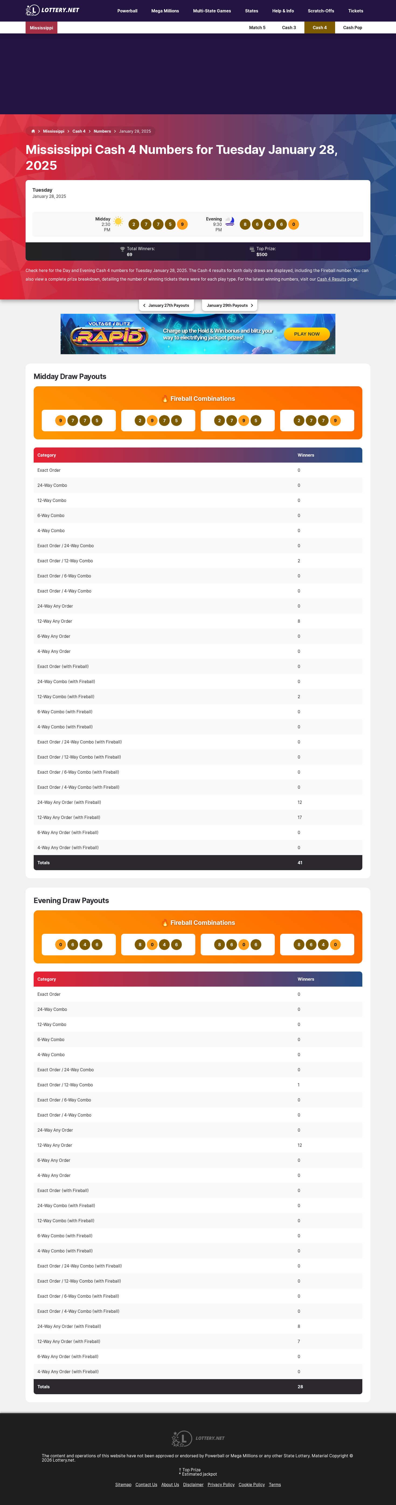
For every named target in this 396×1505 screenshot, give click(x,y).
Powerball (127, 10)
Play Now (307, 334)
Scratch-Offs (321, 10)
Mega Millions (165, 10)
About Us (170, 1484)
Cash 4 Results (331, 279)
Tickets (355, 10)
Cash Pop (352, 27)
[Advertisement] (198, 74)
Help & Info (283, 10)
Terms (275, 1484)
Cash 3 (289, 27)
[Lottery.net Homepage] (33, 131)
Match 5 (257, 27)
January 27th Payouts (168, 305)
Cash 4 (320, 27)
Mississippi (41, 27)
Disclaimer (193, 1484)
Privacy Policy (221, 1484)
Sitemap (123, 1484)
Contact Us (146, 1484)
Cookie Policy (252, 1484)
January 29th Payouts (227, 305)
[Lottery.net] (52, 14)
